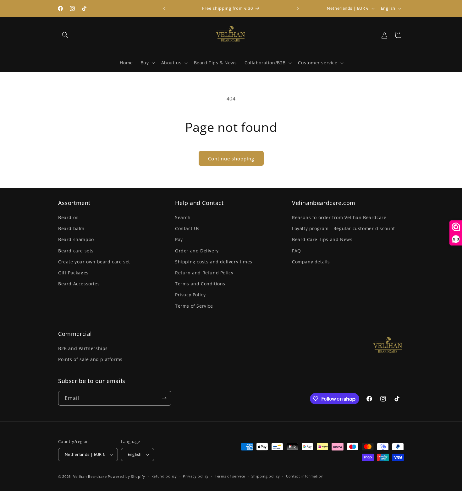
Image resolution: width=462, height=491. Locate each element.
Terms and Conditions (200, 284)
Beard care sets (76, 251)
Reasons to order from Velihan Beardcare (339, 217)
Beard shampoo (76, 239)
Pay (179, 239)
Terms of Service (194, 306)
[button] (65, 35)
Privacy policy (196, 476)
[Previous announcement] (164, 8)
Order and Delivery (197, 251)
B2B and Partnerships (83, 348)
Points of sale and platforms (90, 359)
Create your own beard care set (94, 262)
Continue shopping (231, 158)
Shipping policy (265, 476)
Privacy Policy (190, 295)
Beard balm (71, 228)
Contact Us (187, 228)
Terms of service (230, 476)
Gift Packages (73, 273)
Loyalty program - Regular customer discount (343, 228)
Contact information (304, 476)
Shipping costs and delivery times (213, 262)
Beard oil (68, 217)
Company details (311, 262)
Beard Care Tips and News (322, 239)
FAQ (296, 251)
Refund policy (164, 476)
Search (183, 217)
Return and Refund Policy (204, 273)
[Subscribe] (164, 398)
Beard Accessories (79, 284)
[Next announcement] (298, 8)
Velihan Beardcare (90, 476)
